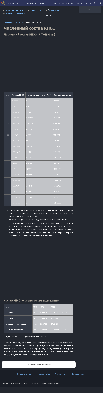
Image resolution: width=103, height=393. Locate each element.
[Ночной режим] (95, 3)
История (39, 3)
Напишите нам (78, 374)
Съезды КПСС (37, 10)
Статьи (79, 3)
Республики (27, 3)
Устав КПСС (54, 10)
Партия (69, 3)
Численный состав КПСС (17, 13)
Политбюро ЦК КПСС (15, 10)
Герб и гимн (49, 4)
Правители (13, 3)
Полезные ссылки (25, 374)
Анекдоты (59, 3)
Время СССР (9, 22)
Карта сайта (44, 374)
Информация (61, 374)
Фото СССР (88, 4)
